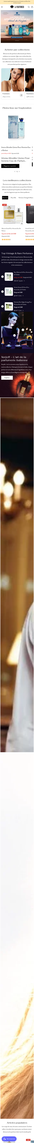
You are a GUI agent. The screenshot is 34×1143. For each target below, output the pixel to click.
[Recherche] (28, 7)
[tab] (5, 197)
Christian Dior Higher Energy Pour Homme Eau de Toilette (23, 303)
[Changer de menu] (2, 7)
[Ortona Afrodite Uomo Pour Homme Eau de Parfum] (16, 128)
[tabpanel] (17, 222)
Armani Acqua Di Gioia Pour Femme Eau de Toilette (21, 288)
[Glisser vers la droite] (19, 171)
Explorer (7, 378)
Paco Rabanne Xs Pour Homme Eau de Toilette (23, 273)
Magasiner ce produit (10, 166)
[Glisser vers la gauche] (14, 171)
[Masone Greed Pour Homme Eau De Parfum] (12, 214)
